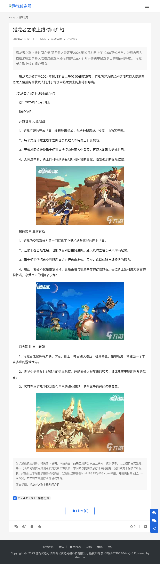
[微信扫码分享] (16, 526)
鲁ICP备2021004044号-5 (117, 553)
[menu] (147, 6)
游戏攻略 (56, 39)
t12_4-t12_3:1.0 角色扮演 (33, 498)
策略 (100, 547)
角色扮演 (75, 547)
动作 (89, 547)
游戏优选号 (42, 553)
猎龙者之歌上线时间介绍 (44, 484)
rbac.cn (80, 557)
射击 (111, 547)
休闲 (61, 547)
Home (12, 17)
